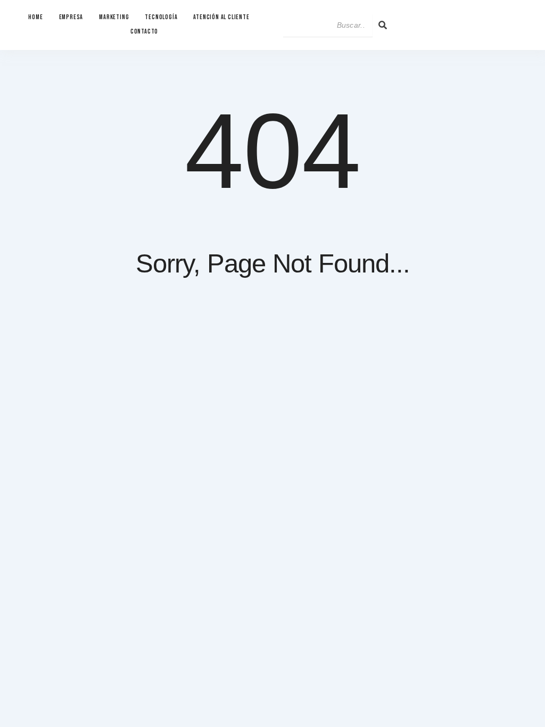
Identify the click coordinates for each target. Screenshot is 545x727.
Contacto (144, 32)
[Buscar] (383, 25)
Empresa (71, 17)
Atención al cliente (221, 17)
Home (35, 17)
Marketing (114, 17)
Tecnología (161, 17)
